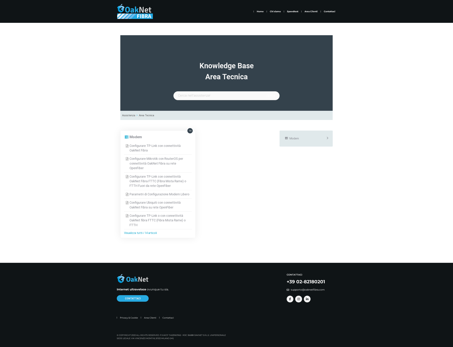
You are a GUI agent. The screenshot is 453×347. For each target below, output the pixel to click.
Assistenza (128, 115)
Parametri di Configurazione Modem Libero (159, 194)
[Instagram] (298, 299)
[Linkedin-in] (307, 299)
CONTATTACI (133, 298)
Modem (136, 137)
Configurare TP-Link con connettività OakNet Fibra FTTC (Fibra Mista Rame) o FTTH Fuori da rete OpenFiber (158, 181)
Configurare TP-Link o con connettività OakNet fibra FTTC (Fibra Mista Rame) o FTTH (158, 220)
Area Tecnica (146, 115)
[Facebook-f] (290, 299)
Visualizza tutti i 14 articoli (140, 233)
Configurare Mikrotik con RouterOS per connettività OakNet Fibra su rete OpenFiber (156, 163)
